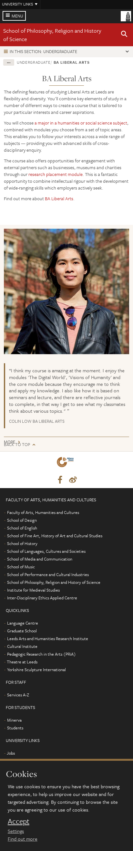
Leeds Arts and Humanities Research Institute (47, 638)
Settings (16, 831)
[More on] (66, 291)
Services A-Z (18, 695)
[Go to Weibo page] (73, 480)
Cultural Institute (22, 646)
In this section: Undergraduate (43, 51)
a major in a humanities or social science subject (81, 122)
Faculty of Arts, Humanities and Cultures (43, 512)
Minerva (14, 720)
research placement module (55, 174)
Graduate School (22, 630)
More (9, 442)
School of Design (22, 520)
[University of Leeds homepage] (126, 15)
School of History (22, 543)
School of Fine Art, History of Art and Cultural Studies (54, 535)
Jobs (11, 753)
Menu (17, 16)
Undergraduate (33, 62)
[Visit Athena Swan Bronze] (66, 463)
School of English (22, 528)
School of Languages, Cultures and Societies (46, 551)
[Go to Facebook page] (60, 480)
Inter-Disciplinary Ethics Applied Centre (42, 598)
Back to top (17, 445)
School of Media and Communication (39, 559)
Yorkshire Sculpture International (36, 669)
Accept (18, 821)
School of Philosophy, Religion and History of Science (53, 582)
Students (15, 728)
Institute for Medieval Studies (33, 590)
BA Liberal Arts (59, 198)
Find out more (22, 838)
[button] (124, 34)
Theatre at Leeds (22, 662)
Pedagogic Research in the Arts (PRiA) (41, 654)
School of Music (21, 566)
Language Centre (22, 623)
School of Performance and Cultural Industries (48, 574)
